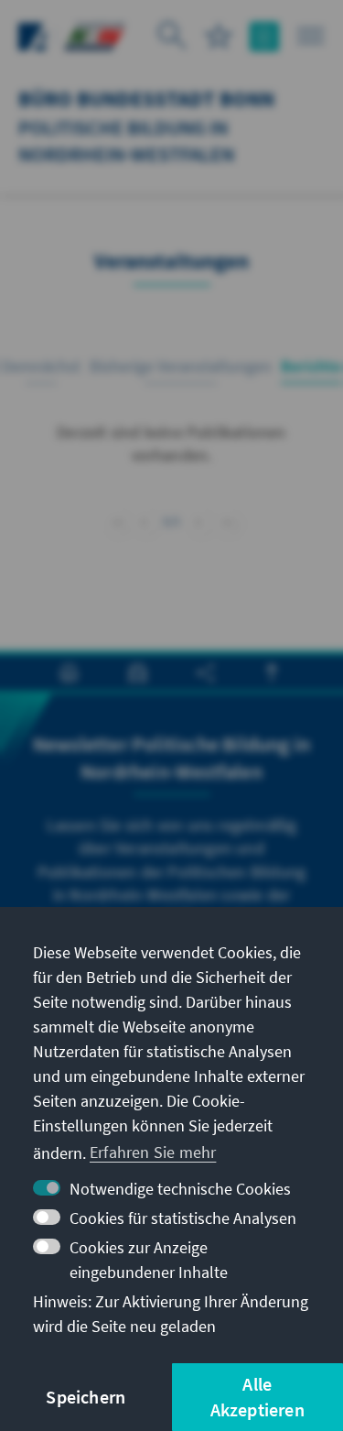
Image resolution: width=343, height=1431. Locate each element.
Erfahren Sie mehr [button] (153, 1152)
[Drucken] (69, 673)
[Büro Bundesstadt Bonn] (94, 34)
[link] (199, 521)
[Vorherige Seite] (144, 519)
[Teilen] (205, 673)
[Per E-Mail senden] (137, 673)
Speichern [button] (85, 1396)
